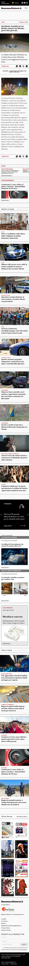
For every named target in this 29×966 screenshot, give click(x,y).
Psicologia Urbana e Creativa (10, 453)
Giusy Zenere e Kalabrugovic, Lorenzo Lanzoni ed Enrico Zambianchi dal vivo (10, 172)
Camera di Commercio (7, 704)
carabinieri (4, 390)
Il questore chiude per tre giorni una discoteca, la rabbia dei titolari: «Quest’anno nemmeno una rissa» (14, 488)
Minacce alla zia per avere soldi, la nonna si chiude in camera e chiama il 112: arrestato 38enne (14, 267)
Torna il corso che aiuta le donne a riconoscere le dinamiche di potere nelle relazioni (14, 458)
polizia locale (5, 295)
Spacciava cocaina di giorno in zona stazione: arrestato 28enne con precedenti (13, 299)
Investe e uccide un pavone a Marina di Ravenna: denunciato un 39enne (14, 427)
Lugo (2, 232)
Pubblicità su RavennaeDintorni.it (11, 925)
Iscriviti (24, 944)
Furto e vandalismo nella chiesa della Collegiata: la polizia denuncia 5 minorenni (13, 236)
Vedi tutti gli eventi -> (6, 175)
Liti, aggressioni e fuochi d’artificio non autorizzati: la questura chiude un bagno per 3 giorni (14, 678)
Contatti (3, 919)
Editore (3, 923)
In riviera (4, 735)
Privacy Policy (5, 928)
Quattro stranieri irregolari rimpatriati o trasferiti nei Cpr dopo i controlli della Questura (12, 362)
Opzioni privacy (6, 930)
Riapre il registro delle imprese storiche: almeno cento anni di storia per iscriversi (13, 708)
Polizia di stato (6, 357)
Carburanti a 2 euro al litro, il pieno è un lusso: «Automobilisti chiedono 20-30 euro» (13, 186)
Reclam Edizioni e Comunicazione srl (12, 914)
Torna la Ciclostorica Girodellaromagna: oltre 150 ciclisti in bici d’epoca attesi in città (14, 331)
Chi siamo (4, 921)
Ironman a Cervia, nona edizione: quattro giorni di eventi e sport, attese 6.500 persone (14, 739)
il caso (3, 484)
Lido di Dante (5, 798)
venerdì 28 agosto (7, 169)
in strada (4, 767)
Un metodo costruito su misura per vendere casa (12, 578)
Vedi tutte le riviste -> (22, 816)
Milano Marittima (6, 673)
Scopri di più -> (5, 200)
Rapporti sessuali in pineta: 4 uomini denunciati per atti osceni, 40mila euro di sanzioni (13, 802)
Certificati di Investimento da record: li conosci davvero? (12, 545)
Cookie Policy (13, 964)
